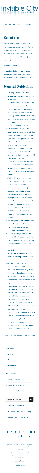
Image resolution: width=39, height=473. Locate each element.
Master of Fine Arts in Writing (19, 412)
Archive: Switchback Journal (19, 417)
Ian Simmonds (19, 335)
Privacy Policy (19, 461)
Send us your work (15, 380)
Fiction (11, 360)
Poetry (10, 354)
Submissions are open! (12, 66)
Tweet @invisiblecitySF (17, 385)
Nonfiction (12, 365)
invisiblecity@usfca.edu (19, 125)
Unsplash (31, 335)
